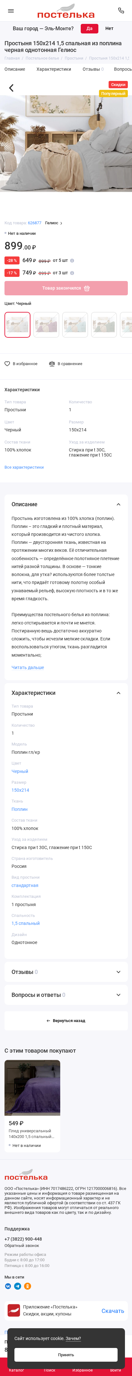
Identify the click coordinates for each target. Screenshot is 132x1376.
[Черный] (17, 325)
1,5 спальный (26, 923)
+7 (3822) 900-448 (23, 1239)
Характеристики (54, 69)
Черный (20, 771)
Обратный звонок (21, 1245)
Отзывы (93, 69)
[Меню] (11, 10)
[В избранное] (54, 1066)
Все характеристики (24, 467)
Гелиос (51, 223)
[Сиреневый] (46, 325)
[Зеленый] (104, 325)
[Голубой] (75, 325)
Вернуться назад (69, 1020)
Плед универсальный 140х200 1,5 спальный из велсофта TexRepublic (30, 1134)
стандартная (25, 885)
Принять (66, 1354)
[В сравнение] (46, 1066)
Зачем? (73, 1338)
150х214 (20, 790)
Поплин (20, 809)
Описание (14, 69)
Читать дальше (28, 667)
